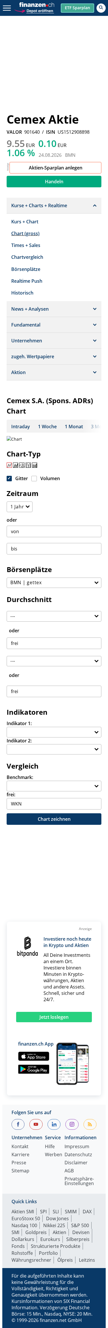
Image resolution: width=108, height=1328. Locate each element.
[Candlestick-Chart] (34, 465)
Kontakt (20, 1147)
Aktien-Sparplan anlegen (55, 168)
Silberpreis (78, 1239)
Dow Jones (57, 1218)
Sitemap (20, 1171)
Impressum (77, 1147)
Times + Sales (25, 245)
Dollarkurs (23, 1239)
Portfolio (48, 1253)
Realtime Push (26, 281)
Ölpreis (65, 1260)
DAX (87, 1211)
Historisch (22, 293)
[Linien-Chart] (9, 465)
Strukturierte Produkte (55, 1246)
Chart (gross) (25, 233)
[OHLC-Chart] (28, 465)
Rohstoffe (22, 1253)
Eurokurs (50, 1239)
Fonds (18, 1246)
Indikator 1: (19, 723)
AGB (69, 1171)
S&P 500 (80, 1225)
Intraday (20, 426)
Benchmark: (20, 777)
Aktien (59, 1232)
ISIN (50, 132)
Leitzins (87, 1260)
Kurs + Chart (24, 221)
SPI (43, 1211)
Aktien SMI (23, 1211)
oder (12, 520)
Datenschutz (78, 1155)
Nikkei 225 (54, 1225)
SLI (56, 1211)
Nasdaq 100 (24, 1225)
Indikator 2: (19, 740)
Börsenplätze (25, 269)
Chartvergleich (27, 257)
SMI (15, 1232)
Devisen (81, 1232)
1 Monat (74, 426)
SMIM (71, 1211)
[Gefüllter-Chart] (15, 465)
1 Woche (47, 426)
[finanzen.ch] (36, 4)
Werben (53, 1155)
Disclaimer (76, 1163)
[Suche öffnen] (101, 8)
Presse (19, 1163)
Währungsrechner (31, 1260)
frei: (11, 794)
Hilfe (50, 1147)
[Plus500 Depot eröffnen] (34, 10)
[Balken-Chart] (21, 465)
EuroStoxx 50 (26, 1218)
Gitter (21, 478)
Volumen (50, 478)
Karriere (20, 1155)
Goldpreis (36, 1232)
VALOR (14, 132)
